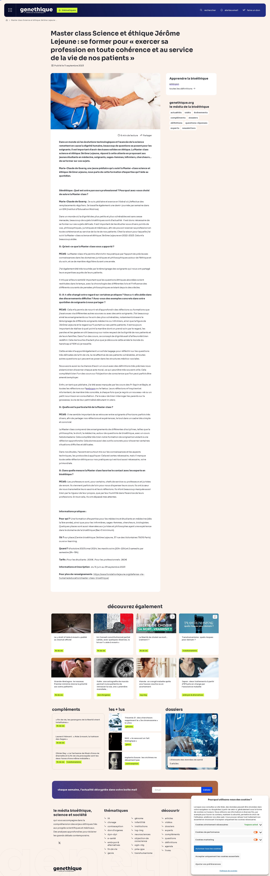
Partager (147, 135)
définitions (176, 123)
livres (168, 850)
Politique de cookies (228, 871)
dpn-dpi (112, 834)
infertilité (140, 822)
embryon (174, 84)
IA (109, 818)
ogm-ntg (139, 845)
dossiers (193, 117)
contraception (115, 826)
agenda (169, 846)
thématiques (69, 10)
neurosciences (142, 834)
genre (111, 853)
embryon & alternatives (114, 843)
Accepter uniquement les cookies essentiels (217, 856)
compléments (178, 117)
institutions (141, 826)
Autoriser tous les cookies (208, 848)
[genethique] (36, 10)
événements (201, 112)
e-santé (112, 838)
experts (175, 128)
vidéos (168, 822)
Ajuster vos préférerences (208, 864)
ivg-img (139, 830)
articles (169, 818)
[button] (206, 790)
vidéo (188, 112)
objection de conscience (142, 839)
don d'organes (115, 830)
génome (139, 818)
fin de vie (112, 849)
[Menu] (10, 10)
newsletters (188, 128)
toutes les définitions (180, 88)
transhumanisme (143, 853)
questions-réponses (196, 123)
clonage (112, 822)
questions (170, 838)
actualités (176, 112)
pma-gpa (139, 849)
